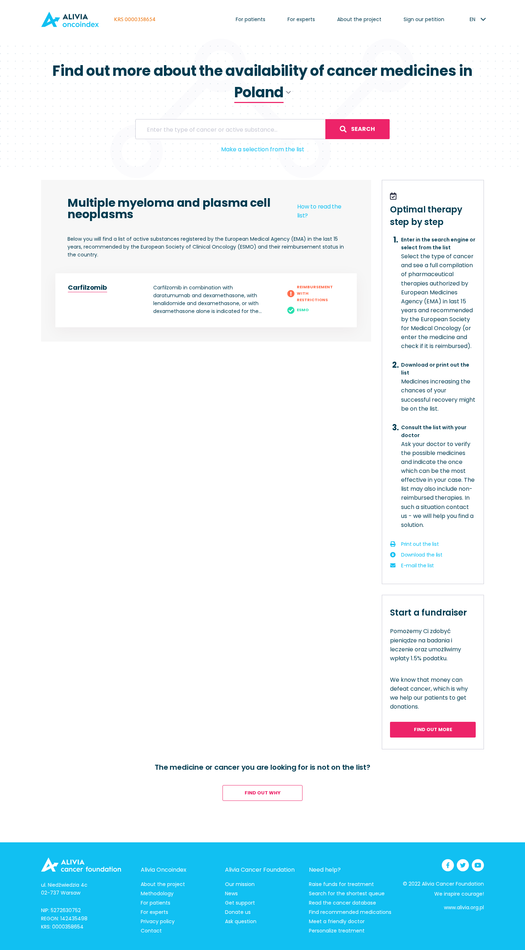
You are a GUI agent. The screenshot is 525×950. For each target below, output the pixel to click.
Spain (243, 123)
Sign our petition (424, 19)
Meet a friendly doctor (337, 921)
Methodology (157, 893)
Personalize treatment (337, 930)
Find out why (263, 792)
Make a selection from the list (262, 149)
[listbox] (472, 19)
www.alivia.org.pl (464, 907)
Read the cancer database (342, 902)
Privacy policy (158, 921)
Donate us (238, 912)
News (231, 893)
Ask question (240, 921)
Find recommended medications (350, 912)
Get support (240, 902)
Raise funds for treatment (341, 884)
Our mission (240, 884)
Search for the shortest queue (347, 893)
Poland (245, 111)
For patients (250, 19)
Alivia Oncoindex (163, 870)
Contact (151, 930)
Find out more (433, 729)
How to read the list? (319, 211)
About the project (359, 19)
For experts (301, 19)
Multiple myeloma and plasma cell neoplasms (169, 208)
